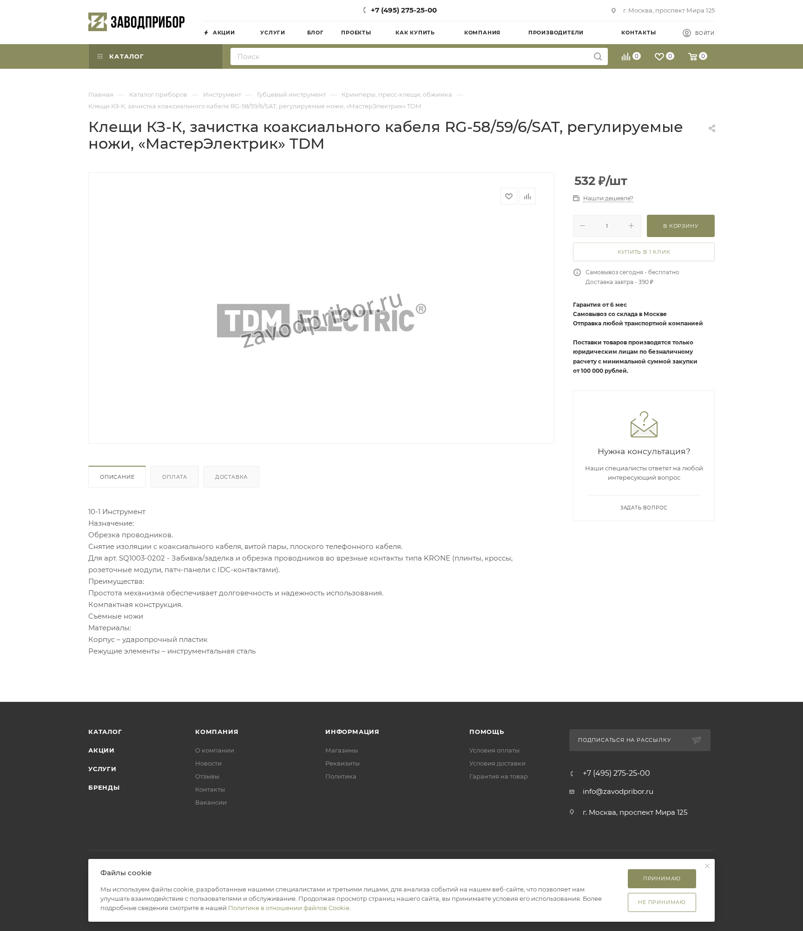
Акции (101, 750)
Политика (340, 776)
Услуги (102, 769)
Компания (216, 731)
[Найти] (598, 56)
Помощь (486, 731)
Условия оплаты (494, 750)
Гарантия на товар (498, 776)
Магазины (341, 750)
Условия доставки (497, 763)
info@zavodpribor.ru (618, 791)
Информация (352, 731)
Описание (117, 477)
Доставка (231, 477)
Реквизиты (342, 763)
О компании (214, 750)
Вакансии (211, 802)
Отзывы (207, 776)
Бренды (104, 787)
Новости (208, 763)
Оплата (174, 477)
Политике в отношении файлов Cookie (288, 907)
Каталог (105, 731)
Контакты (210, 789)
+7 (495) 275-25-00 (404, 10)
